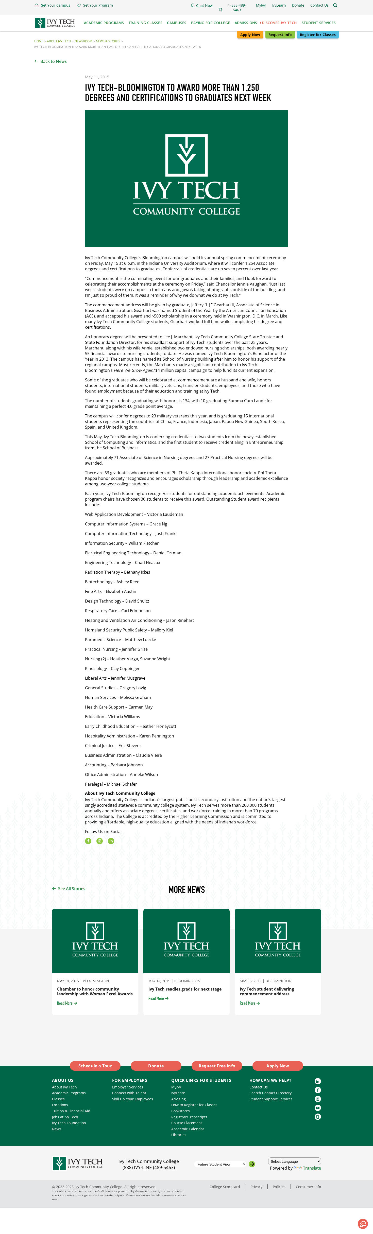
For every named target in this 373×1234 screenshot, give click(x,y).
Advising (178, 1099)
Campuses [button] (176, 22)
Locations (60, 1104)
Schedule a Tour (95, 1066)
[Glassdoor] (318, 1117)
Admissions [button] (246, 22)
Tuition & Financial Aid (71, 1110)
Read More (65, 1003)
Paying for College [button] (210, 22)
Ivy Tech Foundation (69, 1122)
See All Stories (71, 888)
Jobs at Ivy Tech (65, 1117)
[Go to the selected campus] (252, 1164)
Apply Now (250, 34)
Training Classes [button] (145, 22)
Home (38, 41)
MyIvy (176, 1087)
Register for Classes (318, 34)
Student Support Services (271, 1099)
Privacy (256, 1186)
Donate (156, 1066)
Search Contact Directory (270, 1092)
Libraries (178, 1134)
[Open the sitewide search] (335, 5)
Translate (312, 1168)
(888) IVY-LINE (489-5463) (149, 1167)
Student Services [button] (319, 22)
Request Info (280, 34)
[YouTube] (318, 1108)
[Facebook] (88, 841)
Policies (279, 1186)
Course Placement (186, 1122)
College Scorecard (225, 1186)
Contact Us (258, 1087)
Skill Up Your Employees (132, 1099)
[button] (52, 5)
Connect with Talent (129, 1092)
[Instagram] (99, 841)
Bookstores (180, 1110)
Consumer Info (308, 1186)
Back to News (53, 61)
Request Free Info (217, 1066)
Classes (58, 1099)
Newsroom (83, 41)
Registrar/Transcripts (189, 1117)
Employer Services (127, 1087)
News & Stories (108, 41)
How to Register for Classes (194, 1104)
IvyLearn (178, 1092)
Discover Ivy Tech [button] (279, 22)
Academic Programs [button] (104, 22)
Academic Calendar (187, 1128)
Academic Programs (69, 1092)
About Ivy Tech (59, 41)
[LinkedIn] (111, 841)
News (56, 1128)
